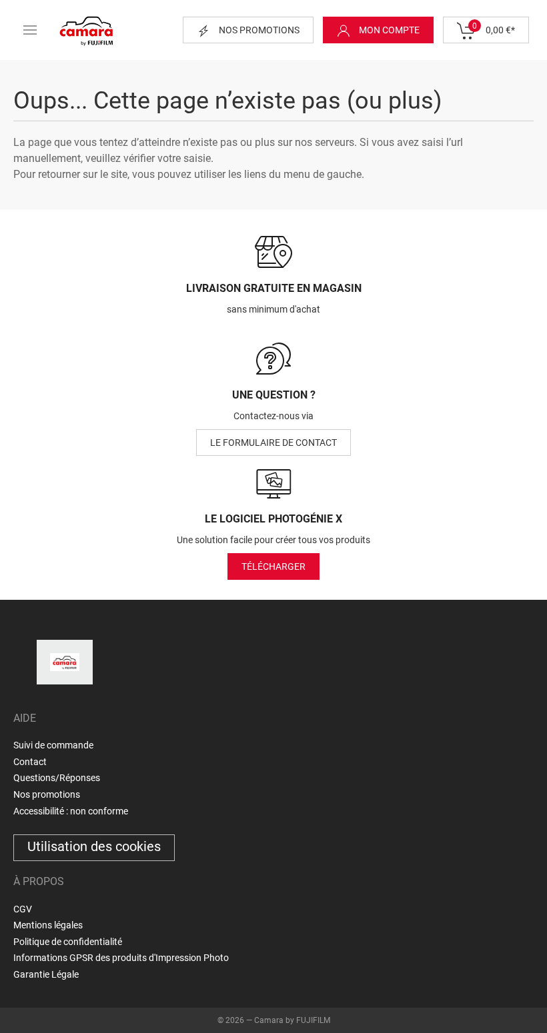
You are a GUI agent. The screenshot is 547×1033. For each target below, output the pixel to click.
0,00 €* (493, 28)
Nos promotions (258, 30)
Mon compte (388, 30)
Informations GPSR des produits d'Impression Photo (121, 957)
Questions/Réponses (56, 777)
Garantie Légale (46, 974)
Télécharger (273, 566)
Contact (30, 761)
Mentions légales (48, 925)
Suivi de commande (53, 745)
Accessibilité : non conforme (70, 811)
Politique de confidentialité (67, 941)
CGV (22, 909)
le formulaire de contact (273, 442)
